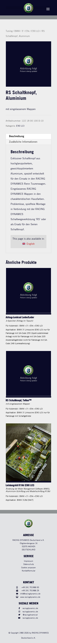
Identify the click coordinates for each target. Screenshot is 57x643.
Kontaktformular (28, 571)
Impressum (28, 561)
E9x (27, 31)
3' (23, 31)
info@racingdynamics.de (30, 594)
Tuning (9, 31)
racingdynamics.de (30, 608)
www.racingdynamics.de (30, 597)
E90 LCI (35, 31)
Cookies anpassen (28, 568)
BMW (17, 31)
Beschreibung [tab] (16, 136)
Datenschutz (28, 564)
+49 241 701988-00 (30, 587)
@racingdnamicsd (30, 615)
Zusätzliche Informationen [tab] (23, 142)
